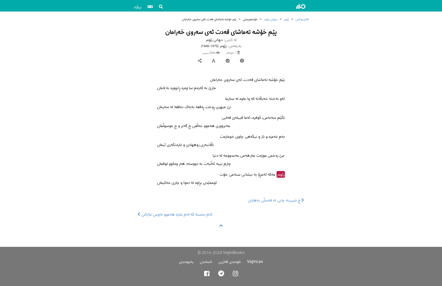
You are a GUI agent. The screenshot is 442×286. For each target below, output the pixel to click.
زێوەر (286, 19)
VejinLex (255, 261)
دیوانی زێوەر (270, 19)
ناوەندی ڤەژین (229, 261)
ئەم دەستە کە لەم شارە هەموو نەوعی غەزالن (176, 214)
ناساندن (206, 261)
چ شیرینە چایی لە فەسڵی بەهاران (275, 200)
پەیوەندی (186, 261)
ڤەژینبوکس (301, 19)
